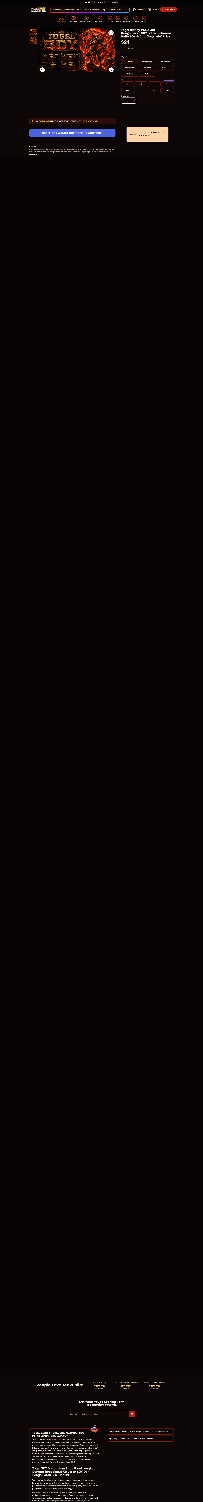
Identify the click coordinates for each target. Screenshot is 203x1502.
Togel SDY (57, 1439)
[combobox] (87, 9)
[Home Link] (38, 10)
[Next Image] (111, 69)
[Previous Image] (42, 69)
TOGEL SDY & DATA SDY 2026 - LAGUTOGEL (72, 133)
